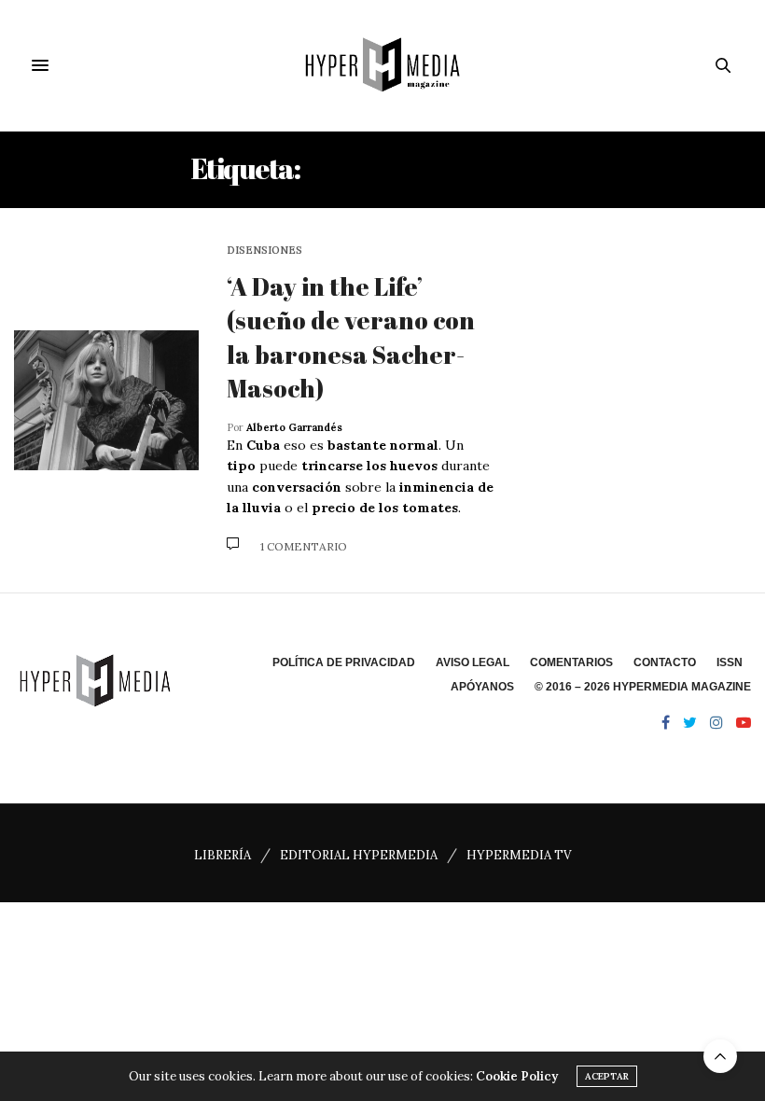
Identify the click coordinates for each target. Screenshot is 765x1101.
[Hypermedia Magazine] (382, 65)
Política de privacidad (343, 662)
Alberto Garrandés (294, 427)
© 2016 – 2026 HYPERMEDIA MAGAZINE (643, 686)
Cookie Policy (517, 1076)
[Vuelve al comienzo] (720, 1056)
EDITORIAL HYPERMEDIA (359, 855)
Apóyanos (482, 686)
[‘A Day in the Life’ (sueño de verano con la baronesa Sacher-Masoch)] (106, 400)
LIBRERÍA (222, 855)
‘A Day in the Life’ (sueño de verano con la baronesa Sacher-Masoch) (351, 337)
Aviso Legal (472, 662)
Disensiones (264, 250)
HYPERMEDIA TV (518, 855)
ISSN (729, 662)
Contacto (664, 662)
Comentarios (571, 662)
